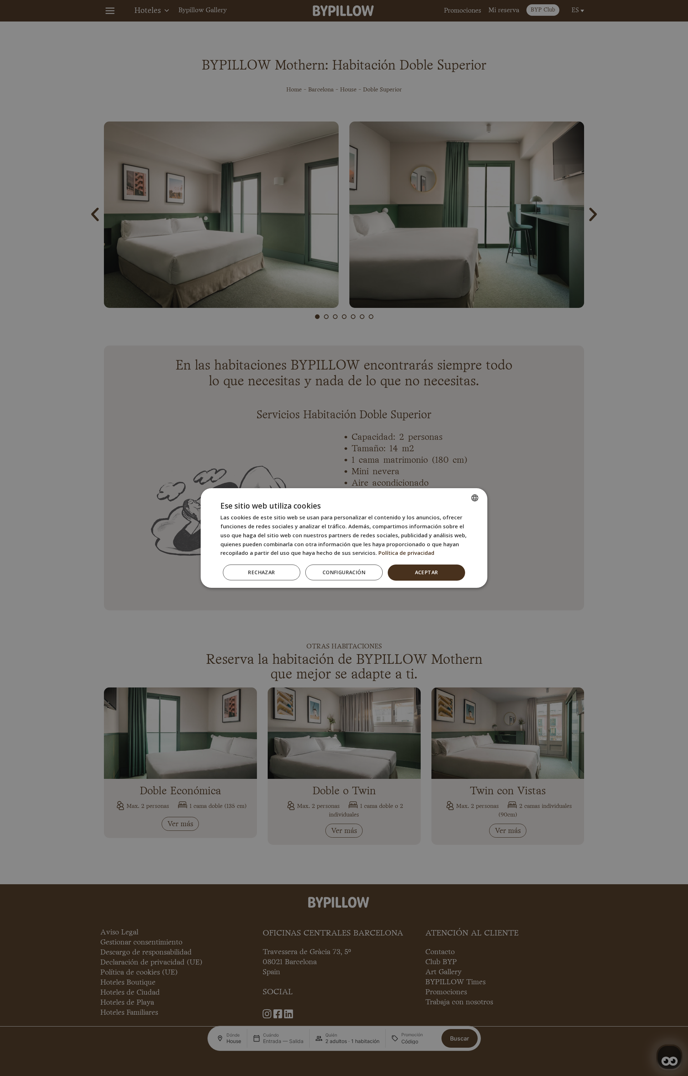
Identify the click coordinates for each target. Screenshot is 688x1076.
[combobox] (474, 497)
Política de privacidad (406, 552)
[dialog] (344, 538)
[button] (344, 573)
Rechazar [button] (261, 572)
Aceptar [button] (426, 572)
